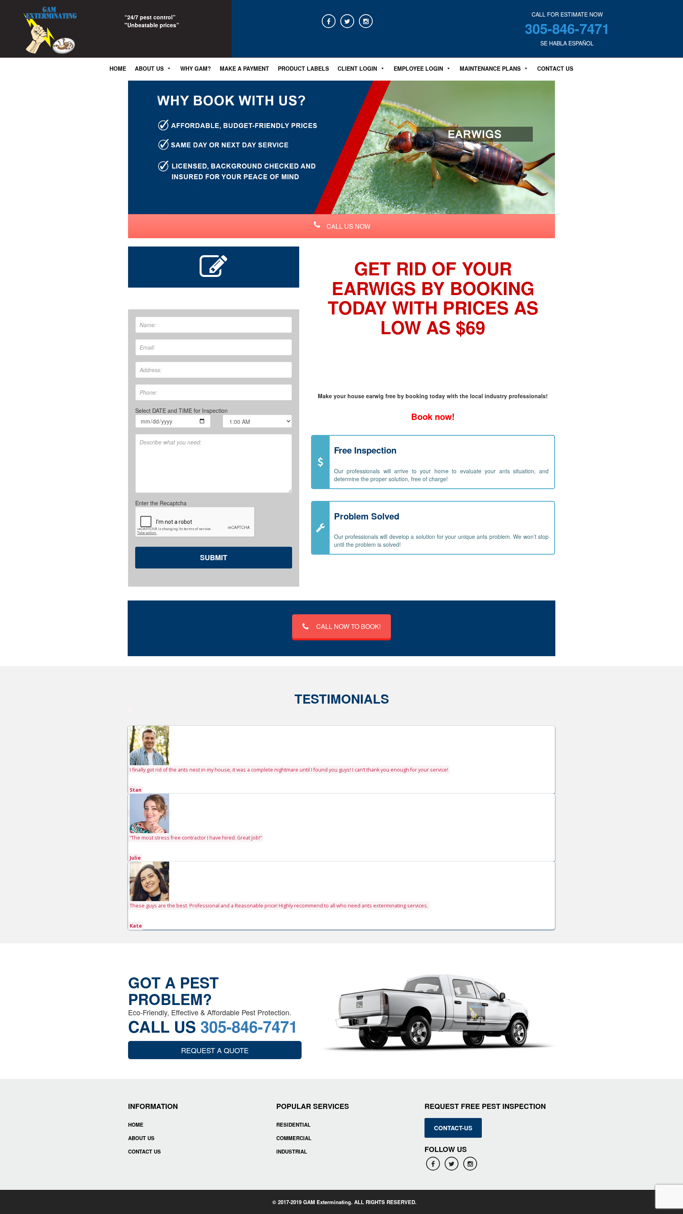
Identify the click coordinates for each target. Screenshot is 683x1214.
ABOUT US (149, 68)
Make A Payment (244, 68)
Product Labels (303, 68)
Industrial (291, 1151)
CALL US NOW (347, 226)
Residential (293, 1124)
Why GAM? (195, 68)
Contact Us (555, 68)
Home (117, 68)
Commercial (293, 1138)
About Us (141, 1138)
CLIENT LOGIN (357, 68)
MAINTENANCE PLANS (490, 68)
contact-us (453, 1128)
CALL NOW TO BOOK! (348, 626)
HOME (135, 1124)
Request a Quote (215, 1050)
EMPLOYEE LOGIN (418, 68)
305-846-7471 (567, 28)
